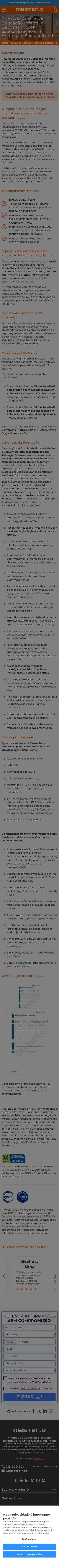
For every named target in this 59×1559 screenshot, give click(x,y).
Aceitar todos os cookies (29, 1554)
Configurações (29, 1539)
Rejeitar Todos (29, 1546)
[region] (29, 1532)
